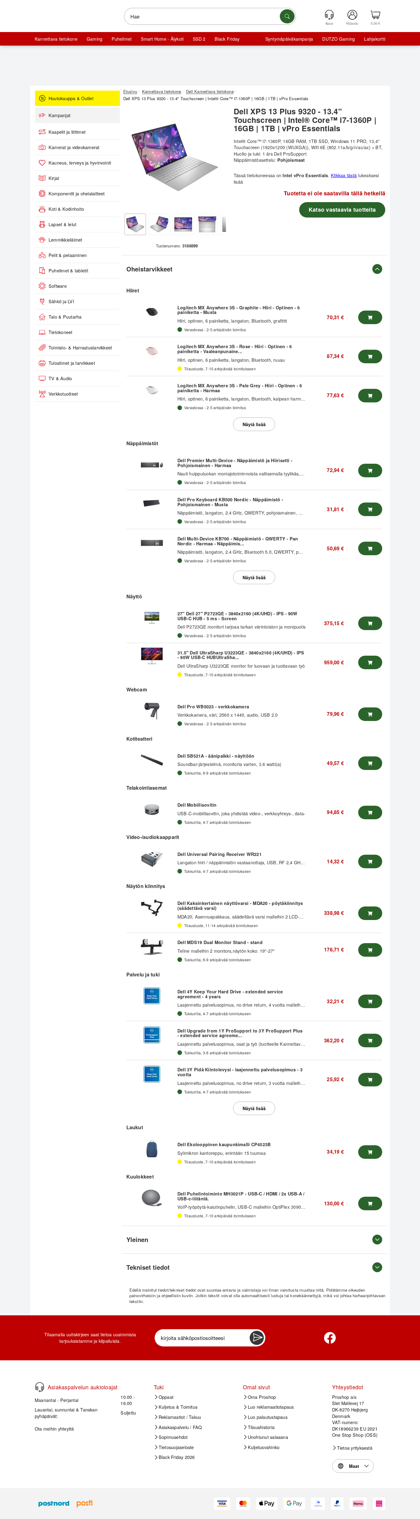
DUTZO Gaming (338, 39)
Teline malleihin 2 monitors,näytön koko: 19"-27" (226, 950)
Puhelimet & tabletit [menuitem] (68, 270)
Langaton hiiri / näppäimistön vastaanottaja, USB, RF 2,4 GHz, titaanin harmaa (257, 862)
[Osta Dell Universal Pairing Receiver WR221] (370, 861)
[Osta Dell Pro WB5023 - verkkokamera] (370, 714)
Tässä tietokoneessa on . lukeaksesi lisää (306, 178)
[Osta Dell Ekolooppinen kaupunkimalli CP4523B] (370, 1152)
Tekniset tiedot (148, 1267)
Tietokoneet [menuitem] (61, 332)
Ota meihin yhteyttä (54, 1428)
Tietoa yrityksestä (354, 1448)
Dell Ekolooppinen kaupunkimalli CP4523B (224, 1144)
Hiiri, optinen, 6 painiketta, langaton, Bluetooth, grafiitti (232, 320)
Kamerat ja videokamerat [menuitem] (74, 147)
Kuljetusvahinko (264, 1447)
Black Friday (227, 39)
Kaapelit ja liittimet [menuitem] (67, 132)
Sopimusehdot (173, 1437)
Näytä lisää (254, 424)
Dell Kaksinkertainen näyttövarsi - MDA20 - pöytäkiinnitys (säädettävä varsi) (240, 905)
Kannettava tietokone (56, 39)
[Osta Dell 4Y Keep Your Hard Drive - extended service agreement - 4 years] (370, 1001)
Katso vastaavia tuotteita (342, 210)
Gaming (94, 39)
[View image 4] (207, 224)
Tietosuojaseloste (176, 1447)
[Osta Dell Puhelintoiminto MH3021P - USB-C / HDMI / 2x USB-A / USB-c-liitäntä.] (370, 1203)
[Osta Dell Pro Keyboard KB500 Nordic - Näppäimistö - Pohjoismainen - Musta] (370, 509)
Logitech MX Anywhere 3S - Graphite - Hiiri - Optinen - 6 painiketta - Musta (238, 310)
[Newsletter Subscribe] (257, 1338)
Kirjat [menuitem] (54, 178)
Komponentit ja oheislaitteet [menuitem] (77, 193)
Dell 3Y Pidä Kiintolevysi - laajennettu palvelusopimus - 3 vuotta (240, 1071)
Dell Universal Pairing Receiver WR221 (219, 854)
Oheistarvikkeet (149, 268)
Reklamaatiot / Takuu (180, 1417)
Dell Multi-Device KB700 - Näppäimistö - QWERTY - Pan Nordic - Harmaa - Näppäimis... (237, 541)
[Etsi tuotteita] (287, 16)
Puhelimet (122, 39)
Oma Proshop (262, 1397)
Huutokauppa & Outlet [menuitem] (71, 98)
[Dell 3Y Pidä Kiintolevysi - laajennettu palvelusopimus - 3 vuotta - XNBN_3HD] (152, 1074)
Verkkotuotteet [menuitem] (63, 394)
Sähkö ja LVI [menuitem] (61, 301)
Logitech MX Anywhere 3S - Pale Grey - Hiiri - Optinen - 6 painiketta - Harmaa (239, 387)
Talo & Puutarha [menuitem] (65, 317)
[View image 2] (159, 224)
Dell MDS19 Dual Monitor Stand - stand (220, 942)
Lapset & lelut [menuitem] (62, 224)
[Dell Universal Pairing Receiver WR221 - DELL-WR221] (152, 858)
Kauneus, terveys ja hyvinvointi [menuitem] (80, 163)
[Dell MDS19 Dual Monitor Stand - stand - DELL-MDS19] (152, 947)
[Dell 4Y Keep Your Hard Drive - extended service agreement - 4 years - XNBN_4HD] (152, 996)
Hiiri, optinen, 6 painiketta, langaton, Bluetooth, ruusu (231, 359)
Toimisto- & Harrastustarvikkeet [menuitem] (80, 347)
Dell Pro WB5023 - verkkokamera (213, 706)
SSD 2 (199, 39)
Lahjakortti (374, 39)
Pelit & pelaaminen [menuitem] (68, 255)
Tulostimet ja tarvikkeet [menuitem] (72, 363)
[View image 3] (183, 224)
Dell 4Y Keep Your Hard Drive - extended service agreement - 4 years (230, 994)
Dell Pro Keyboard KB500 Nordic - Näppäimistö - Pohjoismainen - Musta (230, 501)
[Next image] (217, 159)
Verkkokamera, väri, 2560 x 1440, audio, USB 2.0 (227, 714)
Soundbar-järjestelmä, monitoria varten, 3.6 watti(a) (229, 764)
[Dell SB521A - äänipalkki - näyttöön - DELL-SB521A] (152, 760)
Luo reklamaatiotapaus (271, 1407)
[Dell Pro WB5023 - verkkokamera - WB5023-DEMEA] (152, 711)
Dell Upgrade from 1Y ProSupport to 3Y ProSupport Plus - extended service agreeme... (240, 1033)
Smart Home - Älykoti (162, 39)
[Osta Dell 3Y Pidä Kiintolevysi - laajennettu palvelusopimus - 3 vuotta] (370, 1079)
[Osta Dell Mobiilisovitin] (370, 812)
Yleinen (137, 1239)
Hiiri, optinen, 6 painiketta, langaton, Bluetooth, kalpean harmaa (241, 398)
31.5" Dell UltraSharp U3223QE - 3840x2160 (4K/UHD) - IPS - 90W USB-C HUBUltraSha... (240, 655)
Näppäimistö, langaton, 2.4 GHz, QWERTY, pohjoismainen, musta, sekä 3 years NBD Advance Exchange (283, 512)
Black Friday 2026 (177, 1457)
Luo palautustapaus (267, 1417)
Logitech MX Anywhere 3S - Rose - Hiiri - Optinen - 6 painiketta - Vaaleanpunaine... (234, 348)
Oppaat (166, 1397)
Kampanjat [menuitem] (59, 115)
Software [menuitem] (58, 286)
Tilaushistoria (261, 1427)
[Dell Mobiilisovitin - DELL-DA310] (152, 809)
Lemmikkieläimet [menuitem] (65, 240)
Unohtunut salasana (268, 1437)
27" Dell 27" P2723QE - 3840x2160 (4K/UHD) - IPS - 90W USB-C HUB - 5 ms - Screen (237, 615)
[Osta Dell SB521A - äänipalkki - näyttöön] (370, 763)
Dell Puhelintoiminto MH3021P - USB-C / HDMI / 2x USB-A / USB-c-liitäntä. (240, 1196)
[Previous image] (132, 159)
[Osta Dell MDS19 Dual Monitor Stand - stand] (370, 950)
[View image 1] (135, 224)
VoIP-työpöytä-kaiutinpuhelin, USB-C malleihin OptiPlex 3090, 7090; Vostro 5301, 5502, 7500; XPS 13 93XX (287, 1206)
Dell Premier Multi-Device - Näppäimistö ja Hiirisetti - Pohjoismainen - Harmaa (234, 462)
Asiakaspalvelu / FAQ (180, 1427)
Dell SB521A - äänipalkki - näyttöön (215, 756)
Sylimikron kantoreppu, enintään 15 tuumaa (221, 1153)
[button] (174, 157)
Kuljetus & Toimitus (178, 1407)
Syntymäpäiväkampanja (289, 39)
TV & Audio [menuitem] (60, 378)
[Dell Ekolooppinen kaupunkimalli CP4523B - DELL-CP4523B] (152, 1149)
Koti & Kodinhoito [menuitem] (66, 209)
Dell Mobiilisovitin (197, 805)
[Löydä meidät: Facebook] (330, 1338)
